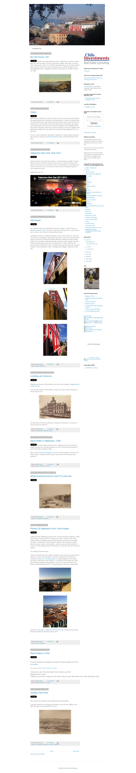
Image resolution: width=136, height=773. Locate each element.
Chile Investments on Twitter (49, 668)
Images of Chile (89, 172)
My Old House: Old (39, 57)
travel (86, 178)
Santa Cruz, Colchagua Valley (46, 559)
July (88, 246)
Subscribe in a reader (90, 132)
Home (51, 751)
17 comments (50, 142)
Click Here (87, 71)
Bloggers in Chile (90, 107)
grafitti (87, 184)
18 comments (50, 464)
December (90, 242)
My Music (88, 209)
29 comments (50, 102)
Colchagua (63, 230)
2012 (87, 240)
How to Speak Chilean (91, 219)
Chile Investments (53, 137)
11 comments (50, 742)
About (87, 188)
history (51, 430)
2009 (87, 256)
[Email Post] (57, 102)
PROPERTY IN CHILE (91, 368)
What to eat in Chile (90, 215)
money (87, 221)
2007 (87, 261)
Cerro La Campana (90, 200)
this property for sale (40, 230)
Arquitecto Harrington (91, 217)
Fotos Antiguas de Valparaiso (42, 430)
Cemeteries (88, 182)
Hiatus (33, 112)
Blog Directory (88, 316)
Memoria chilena (89, 303)
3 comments (50, 429)
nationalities (88, 213)
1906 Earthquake (90, 197)
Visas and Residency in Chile (93, 227)
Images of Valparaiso (40, 366)
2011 (87, 252)
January (89, 249)
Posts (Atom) (41, 754)
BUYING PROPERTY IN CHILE (42, 466)
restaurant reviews (90, 186)
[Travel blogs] (88, 328)
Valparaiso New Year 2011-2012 (45, 153)
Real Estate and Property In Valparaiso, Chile (92, 99)
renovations (88, 176)
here (36, 239)
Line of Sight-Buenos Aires (92, 311)
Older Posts (76, 751)
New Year (88, 211)
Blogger (75, 768)
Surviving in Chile (90, 225)
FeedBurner (97, 126)
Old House (35, 220)
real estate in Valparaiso (45, 630)
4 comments (50, 516)
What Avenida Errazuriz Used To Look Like (50, 476)
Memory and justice (90, 301)
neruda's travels (89, 223)
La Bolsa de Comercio (41, 376)
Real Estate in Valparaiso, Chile (45, 441)
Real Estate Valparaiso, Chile (47, 452)
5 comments (50, 210)
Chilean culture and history (92, 309)
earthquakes (88, 203)
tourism (87, 170)
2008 (87, 259)
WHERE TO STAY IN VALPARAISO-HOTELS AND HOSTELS (93, 231)
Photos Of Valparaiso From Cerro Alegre (49, 528)
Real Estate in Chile (39, 653)
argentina (88, 190)
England (87, 202)
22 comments (50, 364)
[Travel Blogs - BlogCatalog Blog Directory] (94, 319)
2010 (87, 254)
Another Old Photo (39, 693)
